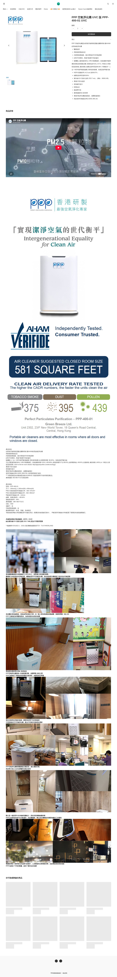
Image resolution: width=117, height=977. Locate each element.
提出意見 (65, 973)
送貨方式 (30, 9)
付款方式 (21, 9)
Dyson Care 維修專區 (85, 9)
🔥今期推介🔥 (55, 9)
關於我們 (38, 9)
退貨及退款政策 (57, 973)
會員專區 (13, 9)
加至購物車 (91, 34)
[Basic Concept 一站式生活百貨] (58, 3)
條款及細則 (98, 9)
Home (46, 9)
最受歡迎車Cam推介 (69, 9)
